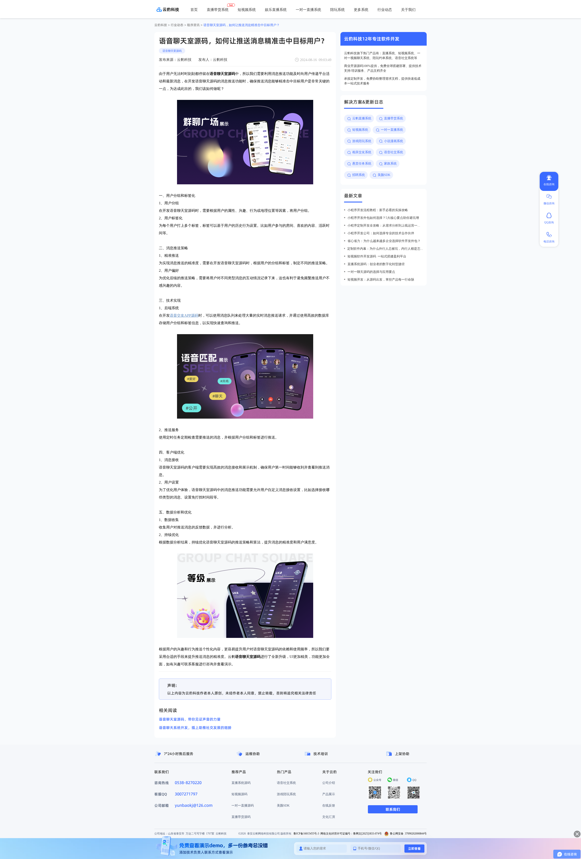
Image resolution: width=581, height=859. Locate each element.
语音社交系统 (286, 782)
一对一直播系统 (308, 9)
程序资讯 (193, 25)
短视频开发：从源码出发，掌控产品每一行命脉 (380, 279)
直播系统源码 (241, 782)
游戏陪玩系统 (286, 794)
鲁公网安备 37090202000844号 (408, 833)
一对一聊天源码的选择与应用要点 (371, 271)
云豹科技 (160, 25)
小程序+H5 (344, 25)
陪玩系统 (337, 9)
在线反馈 (328, 805)
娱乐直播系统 (276, 9)
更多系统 (361, 9)
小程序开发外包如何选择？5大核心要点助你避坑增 (383, 217)
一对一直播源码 (242, 805)
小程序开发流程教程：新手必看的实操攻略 (377, 210)
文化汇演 (328, 817)
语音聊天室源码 (172, 51)
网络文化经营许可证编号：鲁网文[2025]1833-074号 (351, 833)
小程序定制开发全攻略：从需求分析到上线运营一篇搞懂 (385, 225)
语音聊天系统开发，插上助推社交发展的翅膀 (195, 727)
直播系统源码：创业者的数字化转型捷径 (376, 264)
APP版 (327, 25)
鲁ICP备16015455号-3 (306, 833)
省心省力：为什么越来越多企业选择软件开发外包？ (384, 241)
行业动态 (384, 9)
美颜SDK (283, 805)
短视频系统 (247, 9)
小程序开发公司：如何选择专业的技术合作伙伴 (380, 233)
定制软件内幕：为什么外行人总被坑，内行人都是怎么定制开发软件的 (385, 248)
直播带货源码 (241, 817)
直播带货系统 (218, 9)
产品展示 (328, 794)
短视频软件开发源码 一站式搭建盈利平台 (376, 256)
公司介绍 (328, 782)
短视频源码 (239, 794)
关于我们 (408, 9)
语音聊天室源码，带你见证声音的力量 (190, 719)
